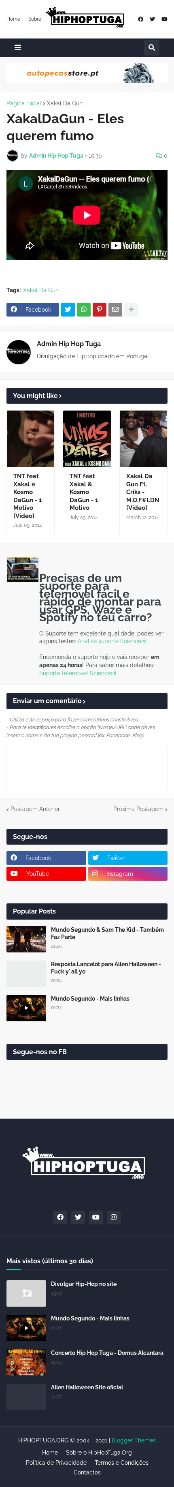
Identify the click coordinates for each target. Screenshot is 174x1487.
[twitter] (152, 19)
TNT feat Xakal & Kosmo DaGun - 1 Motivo (84, 492)
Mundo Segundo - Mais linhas (90, 998)
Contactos (87, 1472)
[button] (18, 48)
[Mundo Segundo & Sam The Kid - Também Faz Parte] (26, 939)
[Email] (115, 310)
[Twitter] (68, 310)
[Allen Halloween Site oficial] (26, 1397)
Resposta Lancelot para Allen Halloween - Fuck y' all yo (106, 968)
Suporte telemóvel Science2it (78, 673)
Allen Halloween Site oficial (87, 1387)
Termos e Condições (122, 1462)
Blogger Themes (134, 1440)
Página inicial (23, 103)
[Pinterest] (99, 310)
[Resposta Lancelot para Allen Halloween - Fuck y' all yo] (26, 974)
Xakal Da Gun (65, 103)
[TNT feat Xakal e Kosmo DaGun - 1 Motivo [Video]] (30, 439)
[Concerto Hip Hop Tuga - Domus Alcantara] (26, 1362)
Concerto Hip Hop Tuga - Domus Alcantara (107, 1353)
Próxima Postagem (138, 809)
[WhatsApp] (84, 310)
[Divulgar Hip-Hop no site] (26, 1293)
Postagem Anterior (35, 809)
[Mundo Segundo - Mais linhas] (26, 1008)
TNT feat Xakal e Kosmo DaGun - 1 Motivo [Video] (27, 496)
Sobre (34, 19)
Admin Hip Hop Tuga (69, 344)
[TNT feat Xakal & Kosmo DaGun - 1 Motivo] (86, 439)
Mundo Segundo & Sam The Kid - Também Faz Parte (107, 933)
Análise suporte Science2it (112, 641)
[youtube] (164, 19)
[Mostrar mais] (131, 310)
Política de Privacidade (56, 1462)
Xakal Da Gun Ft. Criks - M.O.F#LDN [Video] (142, 492)
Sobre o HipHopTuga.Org (99, 1452)
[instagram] (114, 1217)
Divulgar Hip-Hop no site (84, 1284)
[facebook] (140, 19)
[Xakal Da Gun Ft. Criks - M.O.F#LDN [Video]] (143, 439)
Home (13, 19)
